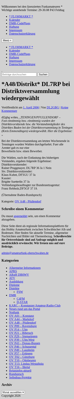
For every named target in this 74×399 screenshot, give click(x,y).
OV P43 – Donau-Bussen (24, 343)
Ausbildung (16, 281)
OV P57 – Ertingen (20, 353)
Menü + (7, 40)
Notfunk (14, 312)
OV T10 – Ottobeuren (22, 360)
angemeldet (20, 216)
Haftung (14, 26)
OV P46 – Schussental (22, 346)
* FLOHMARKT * (21, 16)
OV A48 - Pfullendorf (28, 201)
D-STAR (22, 302)
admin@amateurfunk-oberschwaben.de (25, 253)
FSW (20, 291)
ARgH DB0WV (19, 274)
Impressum (15, 30)
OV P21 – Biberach (21, 332)
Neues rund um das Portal (24, 309)
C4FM (21, 298)
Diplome (14, 285)
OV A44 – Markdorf (21, 319)
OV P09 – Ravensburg (23, 326)
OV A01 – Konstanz (21, 315)
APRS (13, 271)
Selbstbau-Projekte (20, 377)
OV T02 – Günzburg (22, 356)
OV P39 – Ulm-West (21, 339)
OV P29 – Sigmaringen (23, 336)
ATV (12, 278)
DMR (12, 295)
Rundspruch (16, 374)
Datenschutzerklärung (22, 33)
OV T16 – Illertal (19, 367)
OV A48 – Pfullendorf (22, 322)
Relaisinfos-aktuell (20, 370)
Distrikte (14, 288)
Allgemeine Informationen (25, 267)
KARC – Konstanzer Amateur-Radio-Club (35, 305)
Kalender (14, 20)
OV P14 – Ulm (18, 329)
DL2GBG (53, 107)
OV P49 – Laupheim (21, 350)
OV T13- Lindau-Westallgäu (26, 363)
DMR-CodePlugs (19, 23)
